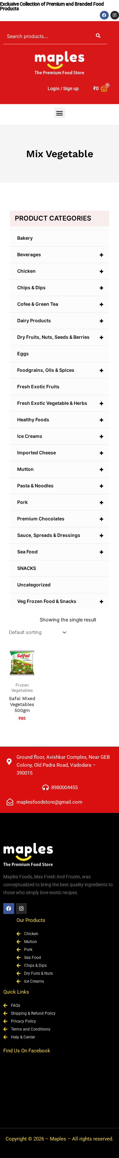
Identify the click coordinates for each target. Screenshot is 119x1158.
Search (98, 36)
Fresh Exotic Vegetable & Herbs (60, 403)
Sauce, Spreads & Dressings (60, 535)
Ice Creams (60, 436)
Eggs (23, 353)
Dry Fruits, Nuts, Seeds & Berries (60, 337)
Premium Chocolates (60, 519)
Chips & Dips (60, 288)
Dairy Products (60, 321)
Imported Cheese (60, 453)
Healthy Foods (60, 420)
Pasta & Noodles (60, 486)
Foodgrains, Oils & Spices (60, 370)
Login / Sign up (63, 88)
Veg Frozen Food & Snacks (60, 601)
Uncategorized (34, 584)
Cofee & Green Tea (60, 304)
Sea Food (60, 552)
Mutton (60, 469)
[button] (59, 112)
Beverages (60, 255)
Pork (60, 502)
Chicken (60, 271)
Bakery (25, 238)
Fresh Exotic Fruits (38, 386)
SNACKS (26, 568)
